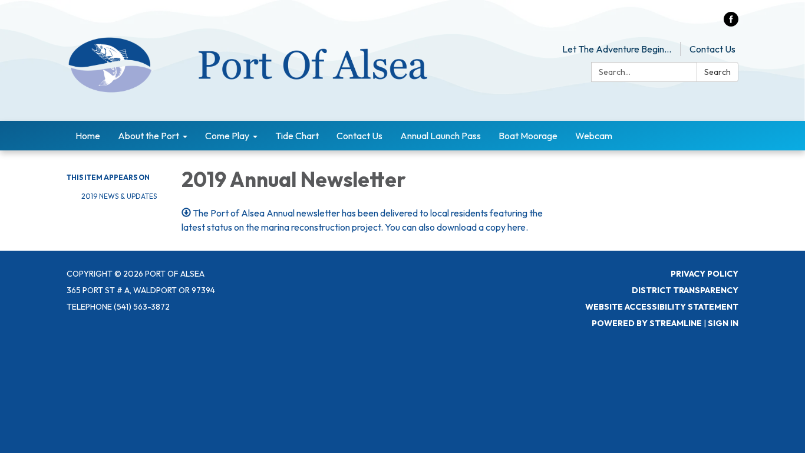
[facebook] (731, 23)
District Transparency (685, 290)
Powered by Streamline (647, 323)
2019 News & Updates (119, 196)
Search (717, 72)
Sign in (723, 323)
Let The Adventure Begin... (616, 49)
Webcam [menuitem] (593, 136)
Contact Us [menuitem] (359, 136)
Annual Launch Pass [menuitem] (440, 136)
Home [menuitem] (87, 136)
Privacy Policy (704, 273)
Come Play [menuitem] (227, 136)
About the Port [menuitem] (148, 136)
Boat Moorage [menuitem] (528, 136)
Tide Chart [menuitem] (297, 136)
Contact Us (712, 49)
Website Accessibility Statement (661, 306)
